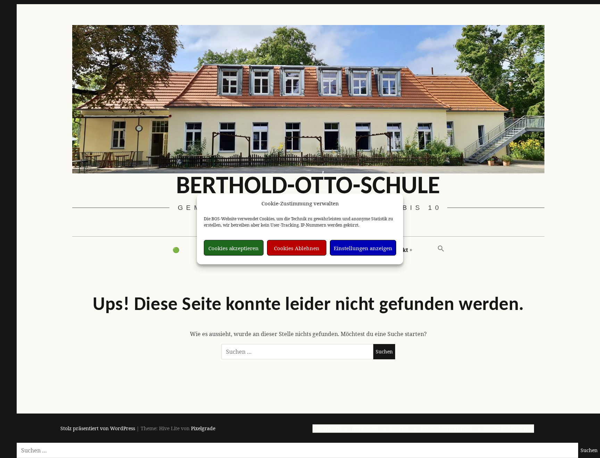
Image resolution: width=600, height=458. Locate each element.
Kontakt (399, 428)
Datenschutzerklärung (446, 428)
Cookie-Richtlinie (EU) (509, 428)
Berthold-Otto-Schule (308, 186)
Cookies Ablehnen (296, 247)
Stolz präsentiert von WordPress (97, 428)
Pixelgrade (203, 428)
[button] (441, 249)
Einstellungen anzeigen (363, 247)
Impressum (365, 428)
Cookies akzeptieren (233, 247)
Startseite (329, 428)
